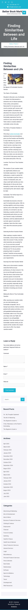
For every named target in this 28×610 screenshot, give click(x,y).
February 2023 (8, 478)
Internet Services (8, 548)
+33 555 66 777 (14, 4)
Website (6, 381)
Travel (15, 44)
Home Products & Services (11, 545)
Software (6, 570)
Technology (7, 576)
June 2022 (6, 496)
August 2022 (7, 490)
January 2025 (7, 453)
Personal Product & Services (12, 557)
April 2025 (6, 443)
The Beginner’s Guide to (10, 420)
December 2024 (8, 456)
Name (6, 366)
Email (5, 374)
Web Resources (8, 585)
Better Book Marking (14, 11)
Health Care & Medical (10, 542)
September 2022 (8, 487)
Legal (5, 551)
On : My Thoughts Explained (11, 414)
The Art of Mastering (9, 417)
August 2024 (7, 468)
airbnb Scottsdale (15, 134)
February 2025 (8, 450)
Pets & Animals (8, 560)
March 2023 (7, 475)
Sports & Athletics (9, 573)
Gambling (6, 536)
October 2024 (7, 462)
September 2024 (8, 465)
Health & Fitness (8, 539)
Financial (6, 529)
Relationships (7, 567)
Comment (6, 353)
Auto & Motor (7, 517)
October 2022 (7, 484)
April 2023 (6, 471)
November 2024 (8, 459)
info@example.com (15, 7)
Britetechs (14, 606)
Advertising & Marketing (10, 511)
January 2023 (7, 481)
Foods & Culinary (8, 533)
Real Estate (7, 564)
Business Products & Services (12, 520)
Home (11, 44)
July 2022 (6, 493)
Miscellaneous (8, 554)
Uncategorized (8, 582)
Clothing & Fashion (9, 523)
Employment (7, 526)
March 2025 (7, 447)
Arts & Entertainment (9, 514)
